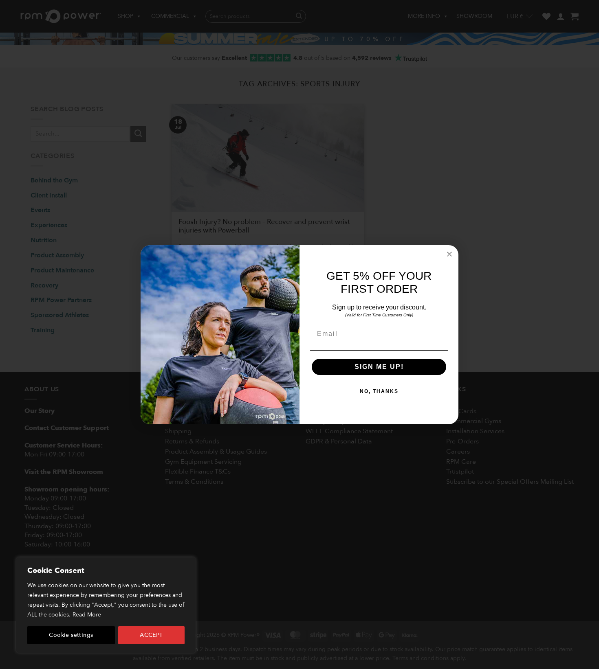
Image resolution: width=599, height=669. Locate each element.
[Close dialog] (449, 254)
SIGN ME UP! (379, 366)
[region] (106, 605)
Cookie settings (71, 635)
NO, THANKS (379, 391)
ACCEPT (151, 635)
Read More (87, 615)
